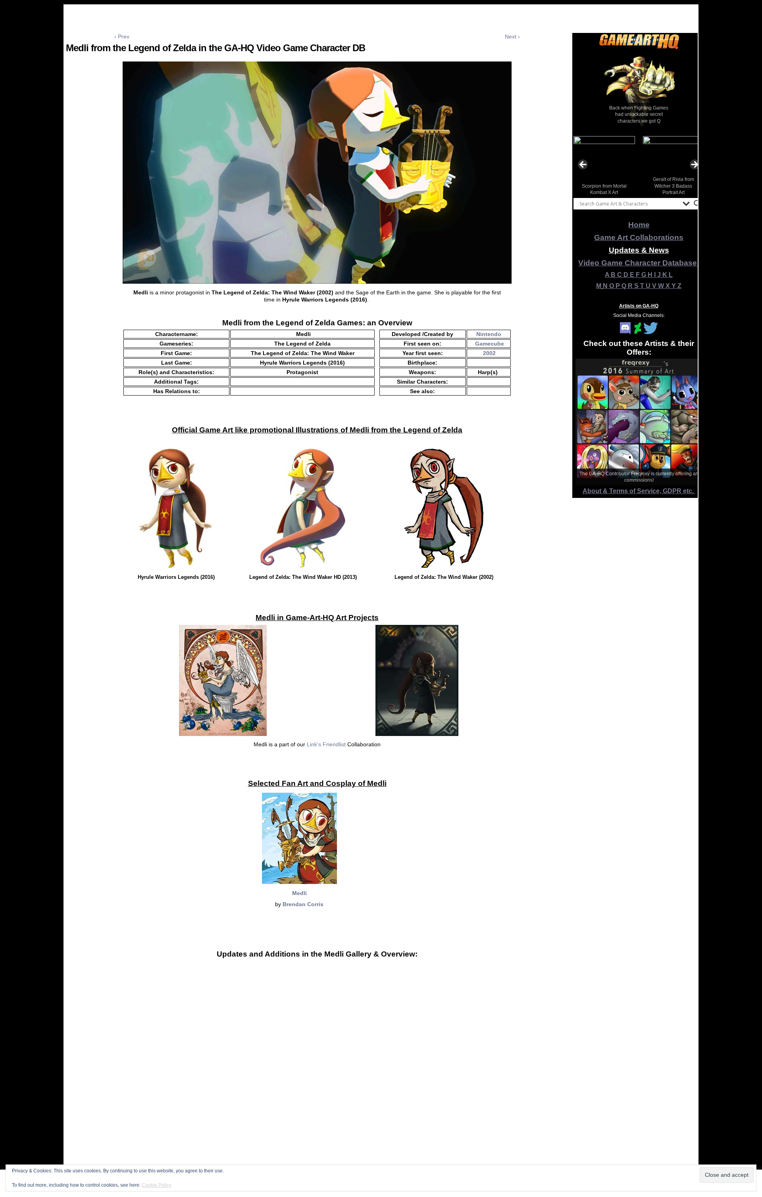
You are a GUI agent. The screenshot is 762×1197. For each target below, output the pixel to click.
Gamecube (489, 343)
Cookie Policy (156, 1185)
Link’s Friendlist (326, 744)
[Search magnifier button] (697, 203)
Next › (512, 36)
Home (639, 225)
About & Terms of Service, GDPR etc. (639, 491)
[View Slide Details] (639, 91)
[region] (639, 91)
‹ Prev (121, 36)
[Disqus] (317, 1092)
